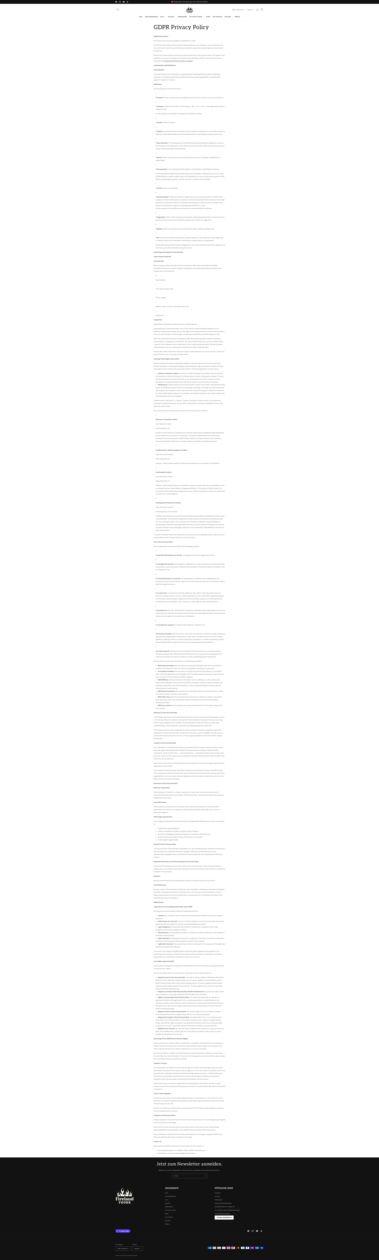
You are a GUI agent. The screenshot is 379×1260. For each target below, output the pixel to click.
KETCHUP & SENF (170, 1210)
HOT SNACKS (169, 1217)
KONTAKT (217, 1193)
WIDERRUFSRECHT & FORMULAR (225, 1207)
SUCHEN (217, 1196)
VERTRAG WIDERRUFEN (224, 1217)
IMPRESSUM (218, 1200)
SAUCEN (167, 1203)
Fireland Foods (123, 1255)
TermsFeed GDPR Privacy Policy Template (178, 61)
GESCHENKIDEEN (170, 1196)
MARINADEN (169, 1207)
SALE (166, 1193)
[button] (117, 9)
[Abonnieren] (205, 1176)
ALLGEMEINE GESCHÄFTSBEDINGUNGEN (227, 1210)
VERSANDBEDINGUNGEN (222, 1214)
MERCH (167, 1224)
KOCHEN (167, 1221)
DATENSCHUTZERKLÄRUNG (223, 1203)
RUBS (166, 1214)
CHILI (167, 1200)
